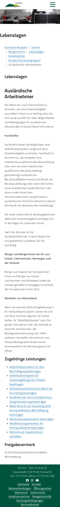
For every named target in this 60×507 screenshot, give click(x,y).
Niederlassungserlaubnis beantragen (32, 419)
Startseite (23, 484)
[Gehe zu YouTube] (37, 480)
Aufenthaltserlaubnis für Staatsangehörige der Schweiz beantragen (27, 380)
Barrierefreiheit (30, 504)
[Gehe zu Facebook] (27, 480)
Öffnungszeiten (43, 488)
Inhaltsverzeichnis (19, 496)
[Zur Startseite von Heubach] (14, 4)
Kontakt (36, 484)
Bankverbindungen (20, 488)
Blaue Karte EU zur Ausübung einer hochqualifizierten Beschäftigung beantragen (30, 410)
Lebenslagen (36, 51)
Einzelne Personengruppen (24, 60)
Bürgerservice (16, 51)
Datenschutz (37, 492)
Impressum (21, 492)
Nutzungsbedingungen (30, 500)
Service (35, 47)
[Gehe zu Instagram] (32, 480)
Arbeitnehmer (16, 56)
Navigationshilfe (41, 496)
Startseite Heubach (16, 47)
